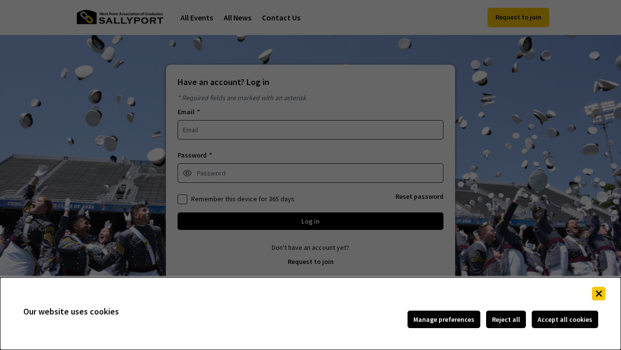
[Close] (598, 293)
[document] (310, 313)
